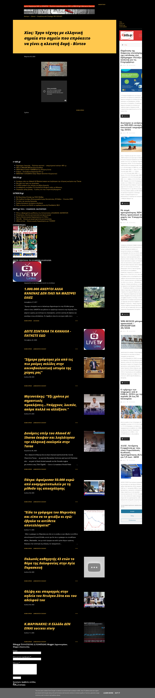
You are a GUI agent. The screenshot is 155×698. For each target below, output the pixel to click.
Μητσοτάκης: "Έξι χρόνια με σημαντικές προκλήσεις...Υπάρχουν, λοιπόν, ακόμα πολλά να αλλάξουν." (50, 402)
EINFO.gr (122, 25)
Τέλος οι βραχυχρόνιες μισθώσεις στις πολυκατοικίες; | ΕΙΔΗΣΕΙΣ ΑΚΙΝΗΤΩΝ (42, 213)
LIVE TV (121, 23)
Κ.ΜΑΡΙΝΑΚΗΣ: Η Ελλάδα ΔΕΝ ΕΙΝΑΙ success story (47, 626)
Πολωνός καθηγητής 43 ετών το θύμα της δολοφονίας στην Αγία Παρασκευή (49, 563)
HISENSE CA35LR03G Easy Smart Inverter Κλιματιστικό (36, 174)
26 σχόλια (36, 321)
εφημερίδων (29, 258)
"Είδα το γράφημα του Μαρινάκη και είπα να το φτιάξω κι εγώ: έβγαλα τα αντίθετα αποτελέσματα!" (50, 518)
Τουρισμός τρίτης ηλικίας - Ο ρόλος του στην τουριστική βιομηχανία (38, 189)
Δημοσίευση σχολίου (39, 349)
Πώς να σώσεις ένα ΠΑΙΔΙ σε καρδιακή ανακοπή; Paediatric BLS (38, 205)
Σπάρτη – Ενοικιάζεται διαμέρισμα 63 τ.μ (29, 172)
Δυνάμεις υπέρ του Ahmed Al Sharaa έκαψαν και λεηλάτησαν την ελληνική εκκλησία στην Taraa (48, 181)
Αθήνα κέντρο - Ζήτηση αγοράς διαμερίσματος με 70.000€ (35, 221)
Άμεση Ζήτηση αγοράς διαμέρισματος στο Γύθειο (32, 217)
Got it (117, 693)
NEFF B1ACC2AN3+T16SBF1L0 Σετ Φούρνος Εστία (33, 169)
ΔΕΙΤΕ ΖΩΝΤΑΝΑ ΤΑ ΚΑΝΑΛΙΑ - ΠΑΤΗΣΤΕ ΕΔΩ (47, 333)
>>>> (76, 321)
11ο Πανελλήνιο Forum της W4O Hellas (29, 197)
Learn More (108, 693)
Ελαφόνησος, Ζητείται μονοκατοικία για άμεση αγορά (33, 215)
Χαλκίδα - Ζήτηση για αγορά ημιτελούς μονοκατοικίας (34, 219)
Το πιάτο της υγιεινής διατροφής (26, 201)
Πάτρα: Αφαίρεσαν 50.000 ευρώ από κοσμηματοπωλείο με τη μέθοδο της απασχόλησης (49, 484)
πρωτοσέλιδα (23, 258)
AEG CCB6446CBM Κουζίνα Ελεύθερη (29, 167)
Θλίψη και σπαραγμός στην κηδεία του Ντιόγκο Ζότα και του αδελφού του (50, 595)
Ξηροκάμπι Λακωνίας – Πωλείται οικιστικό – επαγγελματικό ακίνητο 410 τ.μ (41, 165)
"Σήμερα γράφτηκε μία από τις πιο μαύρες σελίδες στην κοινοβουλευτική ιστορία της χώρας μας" (48, 366)
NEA (120, 22)
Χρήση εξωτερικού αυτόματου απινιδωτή (29, 203)
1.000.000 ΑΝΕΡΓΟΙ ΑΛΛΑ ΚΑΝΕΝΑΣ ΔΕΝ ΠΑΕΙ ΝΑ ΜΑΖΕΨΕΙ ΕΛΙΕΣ (50, 293)
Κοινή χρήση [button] (80, 110)
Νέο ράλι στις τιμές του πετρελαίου (27, 183)
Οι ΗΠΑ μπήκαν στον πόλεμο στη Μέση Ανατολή (32, 185)
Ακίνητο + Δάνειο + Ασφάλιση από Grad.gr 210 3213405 (43, 16)
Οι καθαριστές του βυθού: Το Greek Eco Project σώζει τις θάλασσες (39, 187)
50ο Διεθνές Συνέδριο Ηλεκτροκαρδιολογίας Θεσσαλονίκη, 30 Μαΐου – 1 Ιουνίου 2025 (44, 199)
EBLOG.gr (28, 10)
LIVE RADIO (123, 27)
